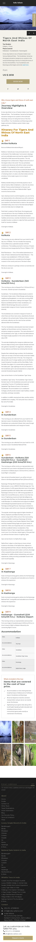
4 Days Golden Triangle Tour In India (13, 892)
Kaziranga (4, 845)
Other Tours (5, 806)
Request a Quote (18, 938)
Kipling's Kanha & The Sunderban (12, 899)
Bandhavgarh (5, 826)
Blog (3, 813)
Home (3, 799)
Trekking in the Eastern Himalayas (12, 890)
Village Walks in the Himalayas (11, 897)
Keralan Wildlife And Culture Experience (14, 885)
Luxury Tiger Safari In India (10, 887)
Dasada (3, 838)
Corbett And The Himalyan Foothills (13, 881)
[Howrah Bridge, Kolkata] (5, 732)
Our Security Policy (7, 815)
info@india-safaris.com (13, 911)
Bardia (3, 828)
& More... (4, 847)
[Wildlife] (5, 755)
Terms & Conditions (7, 817)
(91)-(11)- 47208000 (11, 908)
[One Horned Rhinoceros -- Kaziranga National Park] (18, 755)
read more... (25, 65)
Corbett (4, 835)
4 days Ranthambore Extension (11, 894)
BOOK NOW (18, 81)
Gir (2, 840)
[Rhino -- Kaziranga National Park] (30, 755)
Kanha (3, 842)
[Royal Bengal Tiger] (18, 732)
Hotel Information (7, 810)
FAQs (3, 820)
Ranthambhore (6, 872)
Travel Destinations (7, 808)
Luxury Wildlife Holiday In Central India (14, 883)
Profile (3, 801)
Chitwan (4, 833)
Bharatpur (4, 831)
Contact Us (5, 804)
